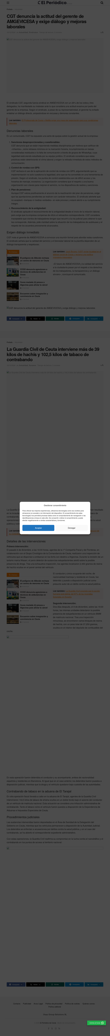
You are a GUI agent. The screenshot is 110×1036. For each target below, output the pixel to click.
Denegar (71, 527)
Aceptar (38, 527)
